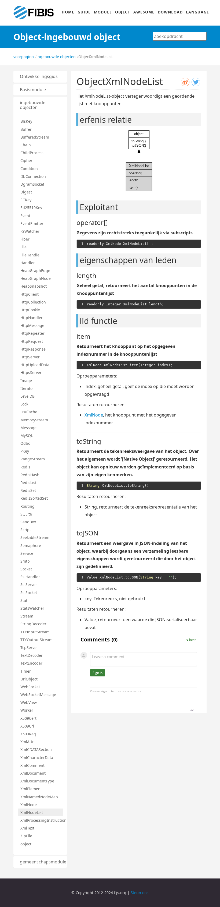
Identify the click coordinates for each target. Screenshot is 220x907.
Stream (26, 616)
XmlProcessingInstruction (41, 820)
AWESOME (144, 12)
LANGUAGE (197, 12)
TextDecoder (31, 655)
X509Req (28, 733)
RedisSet (28, 490)
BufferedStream (34, 137)
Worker (26, 710)
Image (26, 380)
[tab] (40, 76)
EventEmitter (31, 223)
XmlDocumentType (37, 781)
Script (25, 529)
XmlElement (31, 788)
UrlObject (29, 679)
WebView (28, 702)
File (23, 246)
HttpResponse (33, 349)
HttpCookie (30, 309)
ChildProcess (31, 152)
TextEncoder (31, 663)
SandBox (28, 521)
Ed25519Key (31, 207)
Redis (25, 467)
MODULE (103, 12)
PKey (24, 451)
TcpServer (29, 647)
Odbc (25, 443)
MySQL (26, 435)
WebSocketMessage (38, 694)
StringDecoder (33, 623)
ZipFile (26, 835)
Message (28, 427)
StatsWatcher (32, 608)
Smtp (25, 561)
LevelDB (27, 396)
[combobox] (180, 36)
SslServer (28, 584)
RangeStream (32, 458)
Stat (23, 600)
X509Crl (27, 726)
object (25, 843)
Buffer (26, 129)
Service (26, 553)
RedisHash (29, 474)
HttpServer (30, 356)
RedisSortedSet (34, 498)
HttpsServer (31, 372)
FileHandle (29, 254)
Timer (25, 671)
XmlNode (28, 804)
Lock (24, 404)
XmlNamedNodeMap (39, 796)
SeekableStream (34, 537)
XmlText (27, 828)
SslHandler (30, 576)
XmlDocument (33, 773)
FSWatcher (29, 231)
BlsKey (26, 121)
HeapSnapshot (33, 286)
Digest (26, 192)
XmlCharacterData (36, 757)
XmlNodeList (31, 812)
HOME (68, 12)
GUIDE (84, 12)
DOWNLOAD (170, 12)
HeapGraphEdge (35, 270)
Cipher (26, 160)
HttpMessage (32, 325)
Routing (27, 506)
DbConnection (33, 176)
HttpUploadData (34, 364)
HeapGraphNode (35, 278)
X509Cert (28, 718)
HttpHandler (31, 317)
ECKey (25, 199)
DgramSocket (32, 184)
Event (25, 215)
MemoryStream (34, 419)
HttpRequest (31, 341)
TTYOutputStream (36, 639)
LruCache (28, 411)
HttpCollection (33, 302)
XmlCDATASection (36, 749)
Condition (29, 168)
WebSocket (30, 686)
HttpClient (29, 294)
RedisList (28, 482)
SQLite (26, 514)
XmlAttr (27, 741)
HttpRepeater (32, 333)
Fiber (25, 239)
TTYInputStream (35, 631)
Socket (26, 568)
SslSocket (28, 592)
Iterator (27, 388)
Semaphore (30, 545)
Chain (25, 144)
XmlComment (32, 765)
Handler (27, 262)
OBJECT (122, 12)
